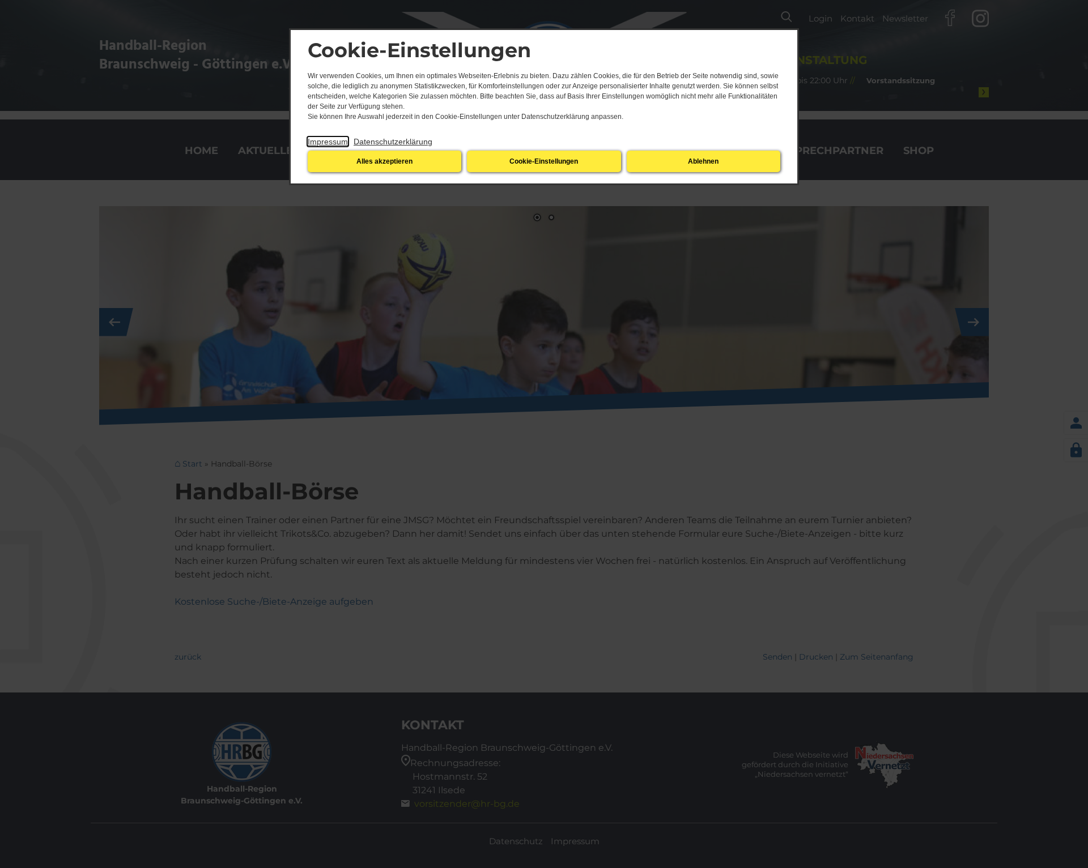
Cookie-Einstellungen (543, 161)
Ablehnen (703, 161)
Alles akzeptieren (384, 161)
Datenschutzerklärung (393, 141)
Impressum (328, 141)
